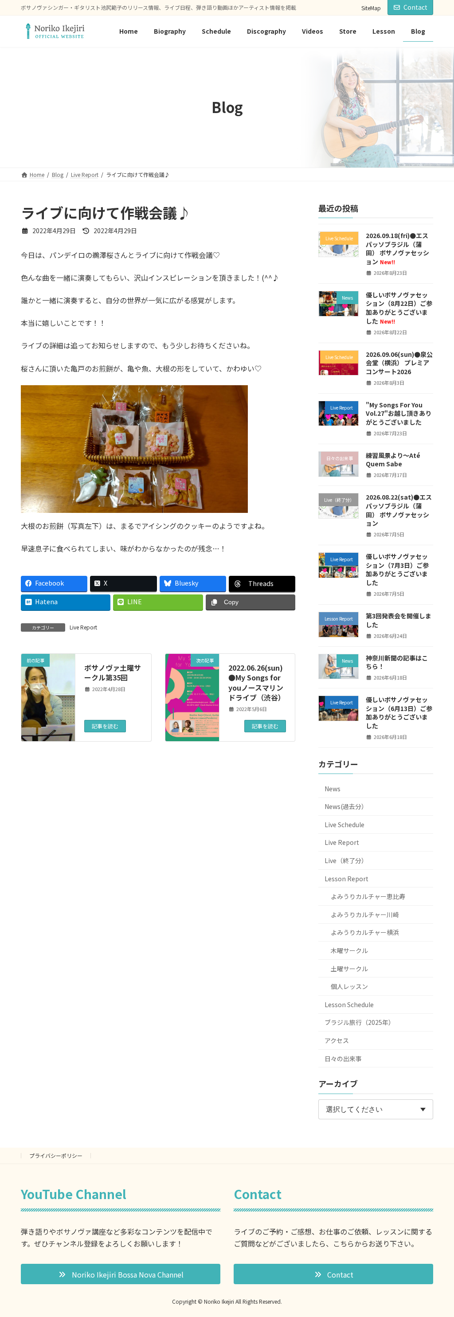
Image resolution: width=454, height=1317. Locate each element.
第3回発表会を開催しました (398, 620)
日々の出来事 (343, 1058)
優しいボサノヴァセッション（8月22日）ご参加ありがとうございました (399, 307)
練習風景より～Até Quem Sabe (393, 460)
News (332, 788)
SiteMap (371, 8)
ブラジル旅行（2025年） (360, 1022)
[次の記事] (192, 717)
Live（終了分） (346, 860)
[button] (120, 1274)
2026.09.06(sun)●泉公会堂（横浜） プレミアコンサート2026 (399, 362)
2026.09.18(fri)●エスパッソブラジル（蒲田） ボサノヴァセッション (397, 248)
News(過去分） (346, 806)
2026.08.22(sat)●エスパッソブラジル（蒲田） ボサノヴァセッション (399, 510)
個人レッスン (349, 986)
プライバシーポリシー (55, 1155)
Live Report (83, 627)
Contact (415, 7)
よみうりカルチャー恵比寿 (368, 896)
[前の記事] (48, 683)
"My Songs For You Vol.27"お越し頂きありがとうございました (398, 413)
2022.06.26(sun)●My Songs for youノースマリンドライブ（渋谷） (256, 682)
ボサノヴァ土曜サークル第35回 (112, 672)
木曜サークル (349, 950)
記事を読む (105, 726)
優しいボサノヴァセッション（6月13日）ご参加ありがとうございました (399, 712)
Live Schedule (344, 824)
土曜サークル (349, 968)
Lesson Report (346, 878)
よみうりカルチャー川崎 (365, 914)
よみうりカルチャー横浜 (365, 932)
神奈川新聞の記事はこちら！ (397, 662)
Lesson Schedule (349, 1004)
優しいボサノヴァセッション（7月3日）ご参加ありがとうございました (397, 569)
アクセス (337, 1040)
